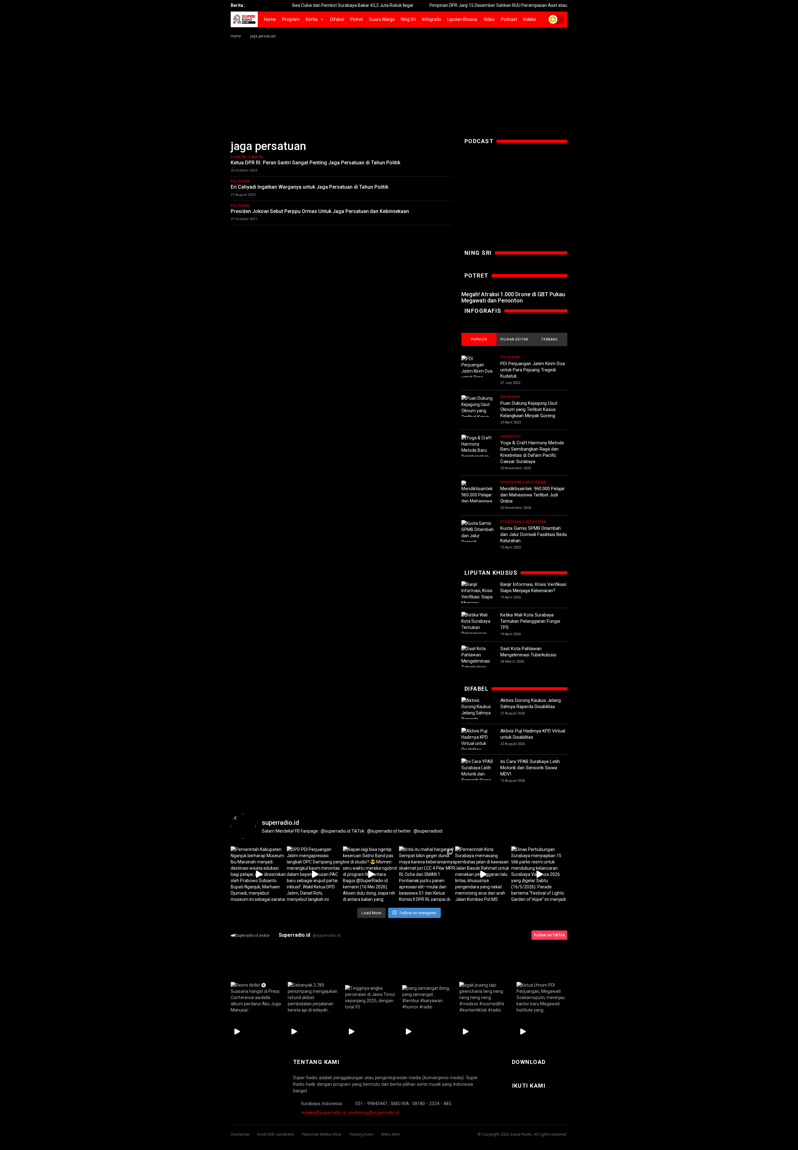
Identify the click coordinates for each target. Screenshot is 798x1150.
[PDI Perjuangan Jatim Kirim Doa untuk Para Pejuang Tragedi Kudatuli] (477, 374)
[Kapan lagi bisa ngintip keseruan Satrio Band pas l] (371, 874)
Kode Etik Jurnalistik (275, 1134)
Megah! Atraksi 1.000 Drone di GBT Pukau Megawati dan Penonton (513, 297)
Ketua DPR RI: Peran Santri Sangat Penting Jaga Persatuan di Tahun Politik (315, 163)
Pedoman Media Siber (321, 1134)
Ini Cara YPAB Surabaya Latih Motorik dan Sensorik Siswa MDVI (530, 768)
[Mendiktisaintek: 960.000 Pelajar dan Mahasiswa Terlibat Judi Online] (477, 499)
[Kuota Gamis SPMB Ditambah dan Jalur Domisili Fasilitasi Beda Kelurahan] (477, 539)
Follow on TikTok (549, 935)
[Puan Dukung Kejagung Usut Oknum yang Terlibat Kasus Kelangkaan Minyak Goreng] (477, 413)
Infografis (431, 19)
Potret (356, 19)
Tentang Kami (361, 1134)
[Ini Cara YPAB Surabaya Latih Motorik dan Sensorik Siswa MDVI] (477, 774)
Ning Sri (408, 19)
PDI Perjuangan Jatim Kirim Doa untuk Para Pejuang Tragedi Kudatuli (532, 370)
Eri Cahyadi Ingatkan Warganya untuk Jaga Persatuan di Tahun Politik (309, 187)
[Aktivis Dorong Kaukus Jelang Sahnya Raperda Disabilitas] (477, 712)
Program (291, 19)
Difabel (337, 19)
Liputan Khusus (462, 19)
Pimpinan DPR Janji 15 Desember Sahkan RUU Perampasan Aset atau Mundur (469, 5)
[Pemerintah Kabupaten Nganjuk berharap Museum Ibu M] (259, 874)
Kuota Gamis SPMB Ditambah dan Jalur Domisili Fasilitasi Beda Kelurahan (533, 534)
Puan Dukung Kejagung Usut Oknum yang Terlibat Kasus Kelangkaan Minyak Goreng (528, 409)
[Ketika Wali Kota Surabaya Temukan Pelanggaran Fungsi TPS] (477, 627)
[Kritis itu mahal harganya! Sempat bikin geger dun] (427, 874)
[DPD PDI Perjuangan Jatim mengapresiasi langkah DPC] (315, 874)
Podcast (509, 19)
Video (489, 19)
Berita (312, 19)
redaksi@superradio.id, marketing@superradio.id (350, 1112)
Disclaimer (240, 1134)
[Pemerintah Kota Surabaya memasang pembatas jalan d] (483, 874)
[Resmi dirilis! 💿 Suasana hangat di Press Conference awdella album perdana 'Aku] (256, 997)
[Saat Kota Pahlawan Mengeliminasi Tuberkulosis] (477, 657)
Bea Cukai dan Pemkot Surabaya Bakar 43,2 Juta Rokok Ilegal (315, 5)
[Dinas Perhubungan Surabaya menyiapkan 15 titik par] (539, 874)
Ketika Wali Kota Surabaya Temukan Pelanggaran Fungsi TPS (530, 621)
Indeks (529, 19)
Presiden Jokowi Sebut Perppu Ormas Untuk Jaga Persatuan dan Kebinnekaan (320, 211)
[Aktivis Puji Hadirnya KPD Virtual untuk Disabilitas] (477, 740)
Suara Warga (382, 19)
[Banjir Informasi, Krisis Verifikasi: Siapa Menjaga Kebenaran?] (477, 596)
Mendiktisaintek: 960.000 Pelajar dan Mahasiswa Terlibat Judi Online (532, 495)
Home (270, 19)
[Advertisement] (399, 86)
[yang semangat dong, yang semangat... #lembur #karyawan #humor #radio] (427, 997)
